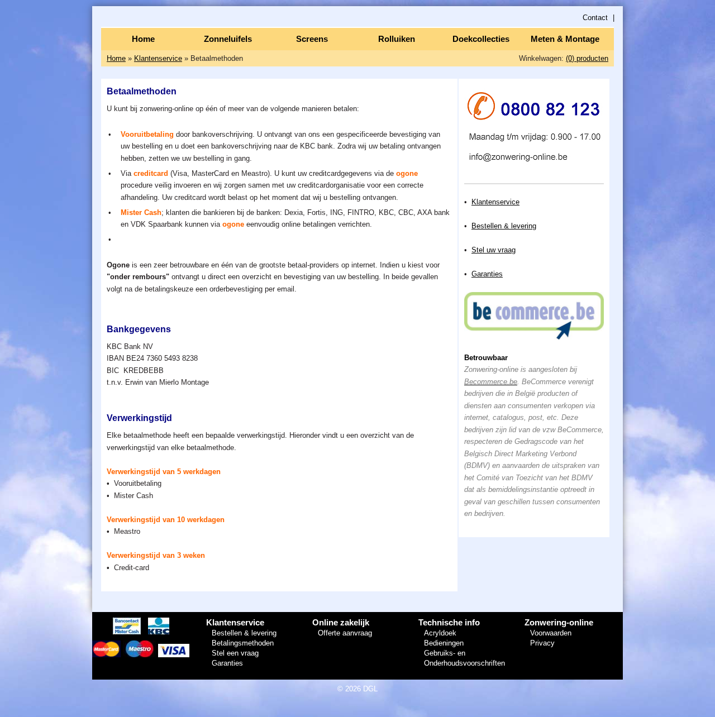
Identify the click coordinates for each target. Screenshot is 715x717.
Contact (595, 17)
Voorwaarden (550, 633)
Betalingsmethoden (243, 643)
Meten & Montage (565, 39)
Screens (312, 39)
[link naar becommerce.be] (534, 337)
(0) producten (587, 58)
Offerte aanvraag (345, 633)
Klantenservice (158, 58)
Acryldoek (440, 633)
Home (143, 39)
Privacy (542, 643)
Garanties (487, 274)
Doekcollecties (480, 39)
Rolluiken (396, 39)
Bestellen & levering (503, 226)
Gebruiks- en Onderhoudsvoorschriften (464, 658)
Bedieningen (444, 643)
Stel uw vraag (493, 250)
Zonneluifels (228, 39)
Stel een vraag (235, 653)
